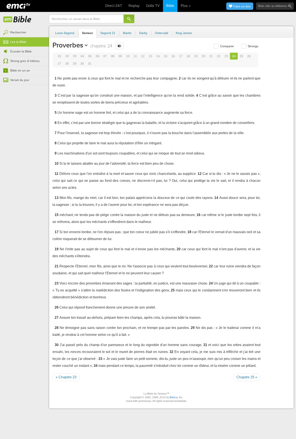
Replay (134, 6)
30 (82, 63)
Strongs (252, 46)
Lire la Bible (18, 42)
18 (188, 56)
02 (67, 56)
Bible (170, 6)
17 (180, 56)
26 (249, 56)
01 (59, 56)
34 (96, 365)
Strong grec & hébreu (25, 61)
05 (90, 56)
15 (165, 56)
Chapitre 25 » (246, 377)
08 (112, 56)
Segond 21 (107, 33)
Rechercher (18, 32)
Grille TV (153, 6)
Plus (185, 6)
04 (82, 56)
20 (203, 56)
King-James (184, 33)
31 (89, 63)
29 (74, 63)
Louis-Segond (64, 33)
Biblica (174, 397)
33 (100, 359)
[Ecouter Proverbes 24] (119, 46)
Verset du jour (19, 80)
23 (226, 56)
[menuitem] (24, 32)
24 (234, 56)
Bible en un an (20, 70)
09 (120, 56)
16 (173, 56)
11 (135, 56)
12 (143, 56)
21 (211, 56)
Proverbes (67, 45)
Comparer (226, 46)
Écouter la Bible (21, 51)
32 (171, 352)
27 (59, 63)
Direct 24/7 (113, 6)
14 (158, 56)
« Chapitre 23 (66, 377)
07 (105, 56)
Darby (143, 33)
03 (74, 56)
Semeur (87, 33)
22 (218, 56)
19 (196, 56)
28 (67, 63)
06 (97, 56)
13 (150, 56)
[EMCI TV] (18, 5)
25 (241, 56)
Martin (127, 33)
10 (128, 56)
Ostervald (161, 33)
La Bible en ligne (17, 19)
